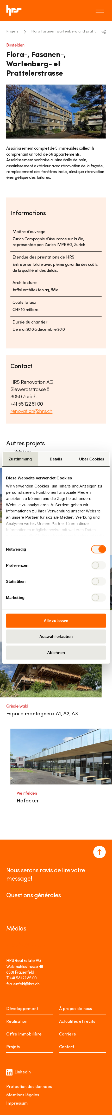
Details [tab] (56, 459)
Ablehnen (56, 652)
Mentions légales (22, 1095)
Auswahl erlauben (56, 636)
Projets (12, 32)
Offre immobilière (24, 1034)
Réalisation (16, 1022)
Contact (66, 1047)
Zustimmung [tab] (20, 459)
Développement (22, 1009)
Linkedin (23, 1072)
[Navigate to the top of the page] (99, 852)
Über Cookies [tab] (91, 459)
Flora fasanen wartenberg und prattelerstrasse (64, 32)
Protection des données (29, 1087)
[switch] (98, 565)
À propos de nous (75, 1009)
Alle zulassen (56, 620)
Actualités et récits (77, 1022)
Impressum (17, 1103)
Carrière (67, 1034)
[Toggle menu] (100, 10)
